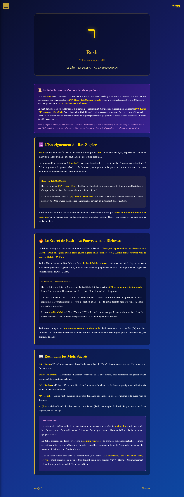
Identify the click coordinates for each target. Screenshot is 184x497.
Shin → (146, 488)
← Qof (37, 488)
